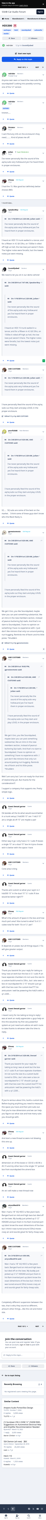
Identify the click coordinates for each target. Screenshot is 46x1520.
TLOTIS (6, 1410)
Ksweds (6, 1458)
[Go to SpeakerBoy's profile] (4, 211)
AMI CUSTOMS (14, 369)
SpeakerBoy (13, 210)
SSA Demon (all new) (13, 1441)
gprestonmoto (14, 531)
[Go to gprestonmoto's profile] (4, 532)
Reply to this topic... (14, 1355)
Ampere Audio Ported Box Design (18, 1407)
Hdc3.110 (8, 1456)
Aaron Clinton (9, 1435)
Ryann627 (7, 1429)
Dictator (11, 127)
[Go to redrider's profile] (3, 45)
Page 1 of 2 (22, 67)
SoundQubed (27, 45)
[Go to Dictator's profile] (4, 128)
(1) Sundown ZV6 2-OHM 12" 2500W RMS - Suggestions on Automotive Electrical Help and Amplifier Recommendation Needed (22, 1424)
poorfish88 (12, 431)
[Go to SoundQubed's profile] (4, 269)
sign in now (24, 1345)
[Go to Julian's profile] (4, 153)
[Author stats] (43, 75)
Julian (10, 152)
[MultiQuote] (3, 93)
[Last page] (42, 67)
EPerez (11, 180)
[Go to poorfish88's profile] (4, 432)
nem (5, 1450)
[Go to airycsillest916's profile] (4, 1206)
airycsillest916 (14, 1205)
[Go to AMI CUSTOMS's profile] (4, 370)
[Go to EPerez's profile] (4, 181)
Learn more (4, 4)
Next (37, 67)
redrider (9, 45)
